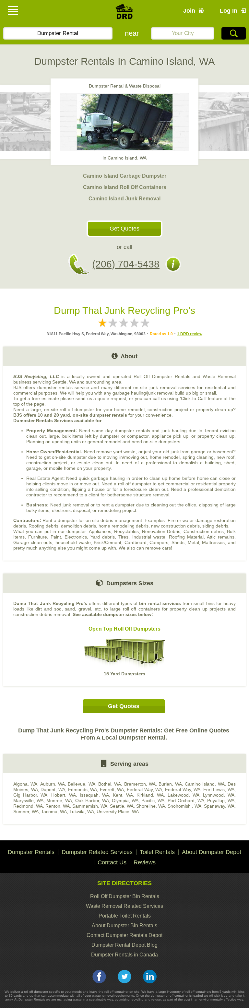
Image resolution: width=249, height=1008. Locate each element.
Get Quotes (124, 228)
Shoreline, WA (150, 806)
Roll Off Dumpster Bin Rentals (124, 896)
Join (189, 10)
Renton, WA (57, 806)
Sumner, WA (26, 811)
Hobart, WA (63, 795)
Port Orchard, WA (186, 800)
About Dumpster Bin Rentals (124, 925)
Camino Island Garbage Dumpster (124, 176)
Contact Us (112, 862)
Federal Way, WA (144, 789)
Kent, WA (123, 795)
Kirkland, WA (150, 795)
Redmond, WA (28, 806)
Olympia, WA (125, 800)
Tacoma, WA (54, 811)
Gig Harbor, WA (30, 795)
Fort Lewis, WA (218, 789)
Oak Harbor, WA (92, 800)
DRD (124, 13)
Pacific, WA (152, 800)
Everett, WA (112, 789)
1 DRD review (189, 334)
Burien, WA (170, 784)
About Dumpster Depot (211, 852)
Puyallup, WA (220, 800)
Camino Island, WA (205, 784)
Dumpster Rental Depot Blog (124, 945)
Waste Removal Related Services (124, 906)
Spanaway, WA (219, 806)
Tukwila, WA (81, 811)
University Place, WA (118, 811)
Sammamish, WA (89, 806)
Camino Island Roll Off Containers (124, 187)
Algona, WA (25, 784)
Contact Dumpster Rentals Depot (124, 935)
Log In (228, 10)
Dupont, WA (53, 789)
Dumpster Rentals (31, 852)
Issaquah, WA (94, 795)
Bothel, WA (109, 784)
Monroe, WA (59, 800)
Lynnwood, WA (218, 795)
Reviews (145, 862)
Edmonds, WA (82, 789)
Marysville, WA (28, 800)
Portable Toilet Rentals (125, 916)
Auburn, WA (52, 784)
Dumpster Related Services (97, 852)
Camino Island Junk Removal (124, 198)
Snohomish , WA (184, 806)
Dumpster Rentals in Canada (124, 954)
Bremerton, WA (140, 784)
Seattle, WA (122, 806)
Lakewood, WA (183, 795)
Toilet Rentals (157, 852)
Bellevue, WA (81, 784)
